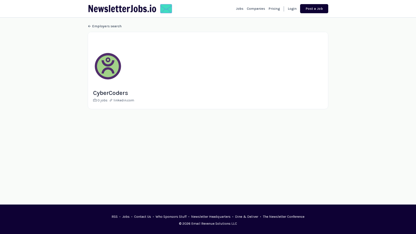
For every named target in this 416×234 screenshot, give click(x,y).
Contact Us (142, 216)
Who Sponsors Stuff (171, 216)
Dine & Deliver (246, 216)
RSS (115, 216)
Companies (256, 8)
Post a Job (314, 8)
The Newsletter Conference (283, 216)
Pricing (274, 8)
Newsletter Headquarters (211, 216)
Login (292, 8)
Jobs (239, 8)
